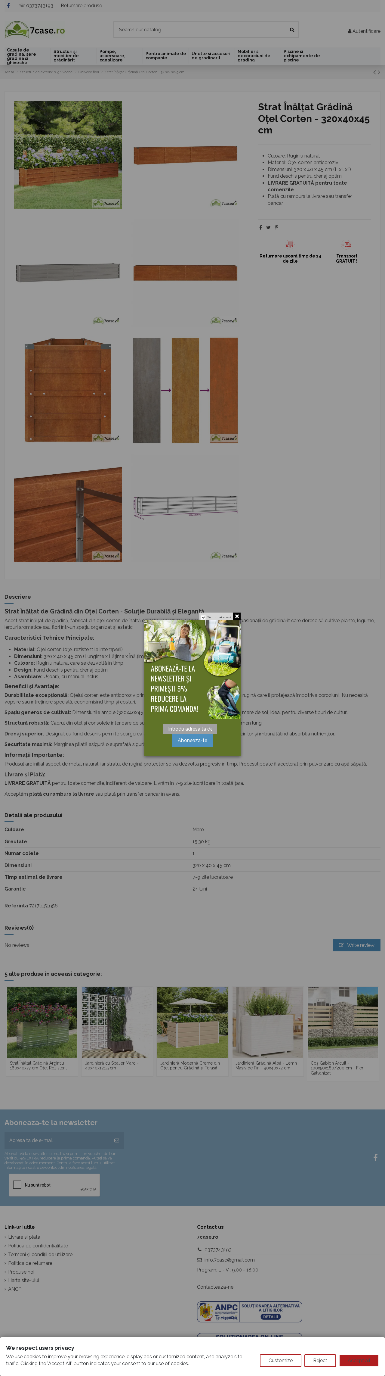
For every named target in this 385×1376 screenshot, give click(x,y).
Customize (281, 1360)
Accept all (359, 1360)
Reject (320, 1360)
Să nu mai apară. (220, 617)
